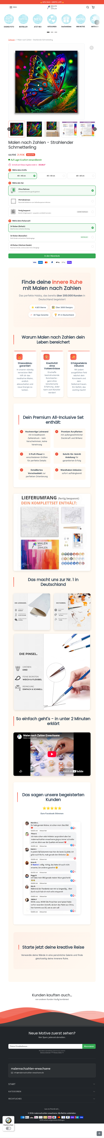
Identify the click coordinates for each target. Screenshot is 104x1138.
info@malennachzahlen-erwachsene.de (29, 1072)
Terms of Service (45, 1052)
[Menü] (12, 1117)
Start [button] (11, 1084)
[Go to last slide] (9, 129)
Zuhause (11, 40)
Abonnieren (89, 1046)
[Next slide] (95, 129)
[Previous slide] (9, 1005)
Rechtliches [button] (15, 1098)
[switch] (8, 1128)
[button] (13, 7)
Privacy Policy (58, 1052)
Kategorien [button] (14, 1091)
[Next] (97, 22)
